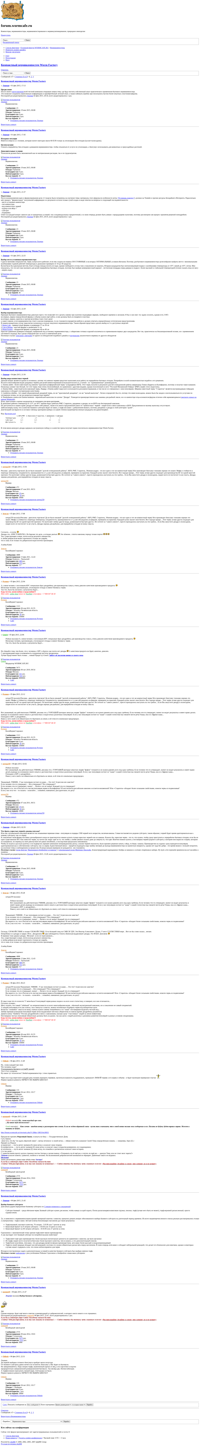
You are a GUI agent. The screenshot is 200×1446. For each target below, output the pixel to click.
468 (20, 561)
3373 (21, 1182)
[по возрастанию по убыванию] (82, 1405)
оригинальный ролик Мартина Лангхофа (75, 850)
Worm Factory (7, 329)
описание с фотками (24, 336)
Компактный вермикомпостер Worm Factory (29, 64)
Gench (5, 635)
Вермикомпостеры (57, 48)
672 (21, 563)
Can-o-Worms (7, 327)
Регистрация (11, 58)
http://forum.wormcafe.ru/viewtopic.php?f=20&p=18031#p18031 (25, 1132)
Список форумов (12, 48)
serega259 (6, 467)
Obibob (6, 1061)
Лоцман (6, 86)
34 (20, 495)
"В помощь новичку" (126, 198)
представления (18, 92)
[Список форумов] (12, 20)
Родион (6, 581)
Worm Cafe (6, 325)
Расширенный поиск (11, 42)
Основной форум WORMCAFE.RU (34, 48)
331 (20, 674)
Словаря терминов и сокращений (57, 1207)
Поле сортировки (48, 1405)
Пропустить (5, 35)
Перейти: (6, 1421)
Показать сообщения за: (17, 1405)
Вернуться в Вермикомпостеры (13, 1416)
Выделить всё (10, 414)
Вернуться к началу (8, 124)
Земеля (6, 514)
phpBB (13, 1442)
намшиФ (6, 1116)
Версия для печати (13, 52)
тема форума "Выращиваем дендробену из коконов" (36, 850)
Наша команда (11, 1438)
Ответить (4, 70)
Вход (7, 60)
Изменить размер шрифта (16, 50)
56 (20, 614)
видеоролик (75, 336)
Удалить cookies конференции (30, 1438)
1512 (21, 1184)
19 (20, 493)
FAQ (7, 56)
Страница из (21, 77)
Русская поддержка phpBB (11, 1444)
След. (5, 1405)
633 (21, 676)
